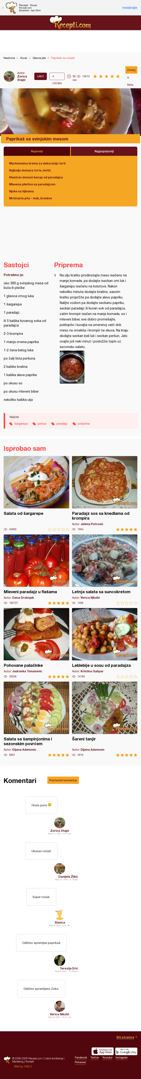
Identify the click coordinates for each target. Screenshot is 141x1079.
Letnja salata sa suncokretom (105, 569)
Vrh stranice (125, 1037)
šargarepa (21, 423)
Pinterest (80, 1062)
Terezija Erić (69, 968)
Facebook (81, 1057)
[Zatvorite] (3, 8)
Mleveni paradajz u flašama (36, 569)
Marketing (18, 1061)
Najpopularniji (104, 151)
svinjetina (84, 423)
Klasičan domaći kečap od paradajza (36, 177)
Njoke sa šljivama (21, 191)
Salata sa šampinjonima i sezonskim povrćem (36, 719)
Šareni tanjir (105, 719)
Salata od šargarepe (36, 493)
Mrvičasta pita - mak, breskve (30, 198)
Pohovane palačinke (36, 643)
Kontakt (30, 1061)
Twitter (94, 1057)
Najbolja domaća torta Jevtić (30, 170)
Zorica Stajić (22, 78)
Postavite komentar (63, 780)
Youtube (107, 1057)
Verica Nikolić (59, 1014)
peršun (42, 423)
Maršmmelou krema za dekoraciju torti (37, 163)
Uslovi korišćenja (53, 1058)
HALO (28, 1066)
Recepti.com (70, 22)
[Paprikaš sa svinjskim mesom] (94, 367)
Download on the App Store (103, 1051)
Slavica (60, 922)
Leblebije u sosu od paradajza (105, 643)
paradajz (62, 423)
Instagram (122, 1057)
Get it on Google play (126, 1051)
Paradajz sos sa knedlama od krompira (105, 493)
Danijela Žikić (68, 876)
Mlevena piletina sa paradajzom (32, 184)
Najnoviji (37, 151)
